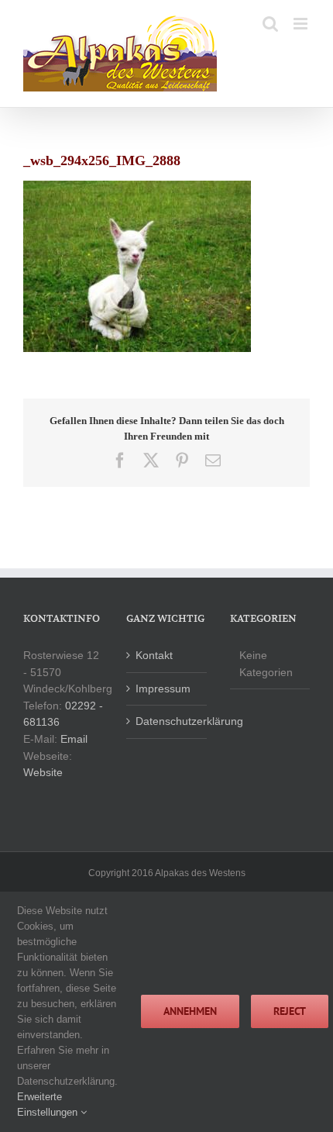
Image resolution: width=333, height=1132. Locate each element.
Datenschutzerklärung (167, 721)
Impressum (163, 688)
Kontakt (154, 655)
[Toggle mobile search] (270, 24)
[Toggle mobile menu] (302, 24)
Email (74, 739)
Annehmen (190, 1011)
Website (43, 772)
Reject (289, 1011)
